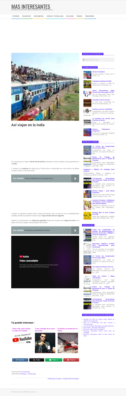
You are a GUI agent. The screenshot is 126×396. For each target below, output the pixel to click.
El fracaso (26, 372)
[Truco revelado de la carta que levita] (45, 334)
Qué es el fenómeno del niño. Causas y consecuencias (98, 323)
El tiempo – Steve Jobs (28, 374)
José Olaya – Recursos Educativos (94, 327)
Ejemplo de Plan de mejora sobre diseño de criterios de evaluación (98, 320)
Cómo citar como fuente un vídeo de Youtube (21, 330)
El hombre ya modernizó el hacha (67, 330)
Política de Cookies (54, 379)
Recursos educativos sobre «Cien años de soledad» (98, 331)
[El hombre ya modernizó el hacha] (68, 334)
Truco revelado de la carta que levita (45, 330)
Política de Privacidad (70, 379)
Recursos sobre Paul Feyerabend (93, 329)
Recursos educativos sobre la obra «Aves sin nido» (98, 335)
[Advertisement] (63, 33)
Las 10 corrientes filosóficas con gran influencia (98, 326)
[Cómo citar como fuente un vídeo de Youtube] (22, 334)
